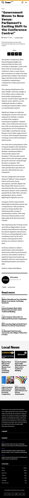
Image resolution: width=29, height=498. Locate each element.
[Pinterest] (16, 54)
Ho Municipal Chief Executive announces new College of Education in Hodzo (14, 333)
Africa (3, 297)
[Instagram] (9, 494)
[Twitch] (16, 494)
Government (11, 287)
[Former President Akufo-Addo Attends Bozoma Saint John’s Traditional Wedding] (21, 354)
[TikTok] (12, 494)
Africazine (19, 37)
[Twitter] (12, 54)
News (3, 8)
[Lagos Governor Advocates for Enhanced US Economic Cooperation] (8, 380)
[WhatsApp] (20, 54)
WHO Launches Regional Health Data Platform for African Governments (21, 391)
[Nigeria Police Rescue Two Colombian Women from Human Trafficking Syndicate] (8, 354)
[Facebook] (9, 54)
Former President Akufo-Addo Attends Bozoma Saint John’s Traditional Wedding (12, 310)
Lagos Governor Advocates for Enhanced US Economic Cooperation (7, 391)
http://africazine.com (15, 279)
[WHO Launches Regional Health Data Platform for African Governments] (21, 380)
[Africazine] (5, 280)
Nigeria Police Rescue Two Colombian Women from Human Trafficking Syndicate (14, 301)
